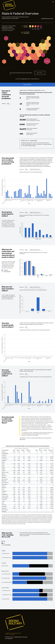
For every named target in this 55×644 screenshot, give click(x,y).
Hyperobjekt (10, 638)
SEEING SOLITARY (4, 1)
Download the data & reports (47, 18)
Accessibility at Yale (18, 636)
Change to (4, 103)
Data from (22, 169)
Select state (39, 72)
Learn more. (22, 439)
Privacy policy (24, 636)
